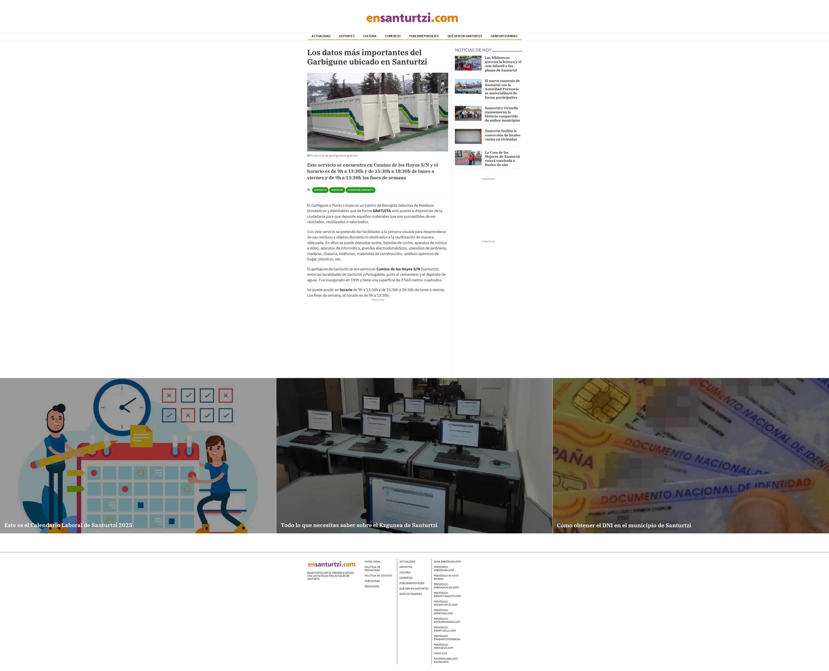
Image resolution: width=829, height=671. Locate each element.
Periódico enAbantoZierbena (447, 637)
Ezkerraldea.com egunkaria (446, 660)
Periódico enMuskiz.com (443, 646)
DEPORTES (347, 36)
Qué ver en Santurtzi (414, 588)
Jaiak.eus (440, 653)
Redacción (372, 586)
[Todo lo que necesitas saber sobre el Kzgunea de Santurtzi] (414, 455)
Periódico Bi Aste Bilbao (446, 577)
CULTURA (370, 36)
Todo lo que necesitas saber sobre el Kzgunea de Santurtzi (359, 525)
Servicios (337, 190)
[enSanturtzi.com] (414, 17)
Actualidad (407, 561)
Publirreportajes (411, 583)
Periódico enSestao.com (443, 611)
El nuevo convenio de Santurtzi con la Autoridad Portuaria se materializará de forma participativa (502, 89)
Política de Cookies (378, 575)
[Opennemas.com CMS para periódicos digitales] (494, 565)
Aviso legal (373, 561)
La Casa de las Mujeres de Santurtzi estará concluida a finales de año (502, 158)
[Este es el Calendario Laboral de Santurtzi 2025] (138, 455)
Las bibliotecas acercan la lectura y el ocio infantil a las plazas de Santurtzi (503, 63)
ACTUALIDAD (321, 36)
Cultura (404, 572)
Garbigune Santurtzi (360, 190)
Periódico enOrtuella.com (445, 629)
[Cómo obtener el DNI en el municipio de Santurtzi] (691, 455)
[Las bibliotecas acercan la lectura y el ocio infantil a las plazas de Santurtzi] (468, 63)
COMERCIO (393, 36)
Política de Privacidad (372, 568)
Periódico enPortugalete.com (447, 594)
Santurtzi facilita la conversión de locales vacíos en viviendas (502, 135)
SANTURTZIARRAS (504, 36)
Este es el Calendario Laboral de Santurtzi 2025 (68, 525)
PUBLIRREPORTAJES (424, 36)
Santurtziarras (410, 593)
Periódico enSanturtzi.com (445, 603)
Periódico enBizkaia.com (444, 568)
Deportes (405, 567)
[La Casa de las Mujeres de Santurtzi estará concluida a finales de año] (468, 157)
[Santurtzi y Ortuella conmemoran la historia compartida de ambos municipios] (468, 113)
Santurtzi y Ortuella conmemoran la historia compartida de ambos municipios (502, 114)
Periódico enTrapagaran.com (447, 620)
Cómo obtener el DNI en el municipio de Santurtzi (624, 525)
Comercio (406, 577)
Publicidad (372, 581)
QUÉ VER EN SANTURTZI (465, 36)
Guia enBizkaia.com (447, 561)
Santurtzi (320, 190)
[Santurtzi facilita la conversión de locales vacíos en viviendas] (468, 136)
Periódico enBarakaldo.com (446, 586)
